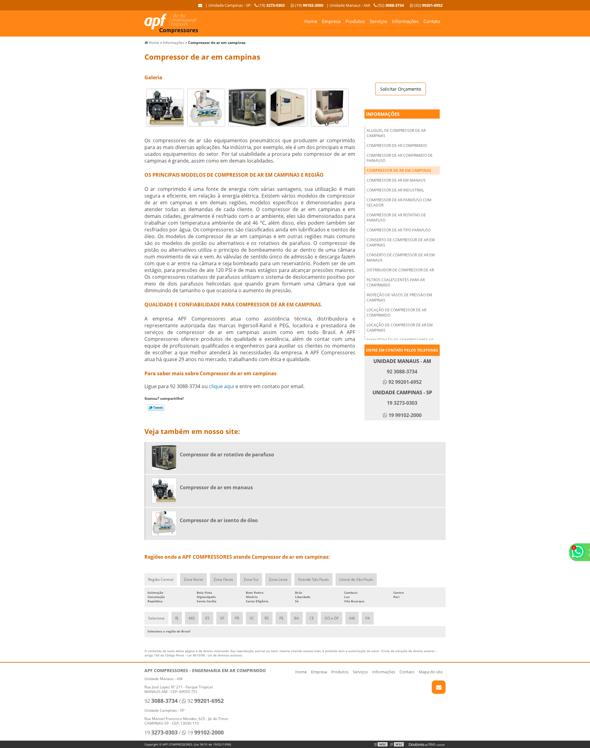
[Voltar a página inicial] (171, 23)
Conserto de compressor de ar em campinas (401, 242)
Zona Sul (251, 579)
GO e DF (331, 618)
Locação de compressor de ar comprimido (396, 312)
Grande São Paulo (313, 579)
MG (192, 618)
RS (267, 618)
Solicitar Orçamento (400, 89)
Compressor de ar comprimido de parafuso (400, 158)
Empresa (331, 21)
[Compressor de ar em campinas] (165, 107)
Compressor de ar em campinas (399, 170)
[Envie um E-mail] (200, 5)
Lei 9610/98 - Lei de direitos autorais (214, 655)
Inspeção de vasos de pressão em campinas (399, 297)
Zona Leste (278, 579)
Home (310, 21)
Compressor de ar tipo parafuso (399, 230)
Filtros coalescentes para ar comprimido (396, 282)
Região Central (160, 579)
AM (352, 618)
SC (252, 618)
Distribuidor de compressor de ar (400, 270)
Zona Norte (193, 579)
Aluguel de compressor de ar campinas (396, 133)
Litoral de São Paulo (356, 579)
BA (296, 618)
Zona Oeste (223, 579)
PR (237, 618)
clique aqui (221, 386)
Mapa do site (430, 672)
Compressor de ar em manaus (396, 180)
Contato (431, 21)
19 (161, 732)
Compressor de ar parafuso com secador (399, 202)
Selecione (156, 618)
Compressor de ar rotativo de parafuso (396, 217)
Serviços (378, 21)
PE (281, 618)
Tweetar (156, 407)
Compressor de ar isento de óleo (219, 520)
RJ (176, 618)
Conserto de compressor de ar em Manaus (401, 257)
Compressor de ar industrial (395, 190)
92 (161, 701)
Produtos (355, 21)
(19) (308, 5)
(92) (427, 5)
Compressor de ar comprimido (397, 145)
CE (311, 618)
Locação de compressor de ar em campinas (400, 327)
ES (207, 618)
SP (222, 618)
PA (367, 618)
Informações (405, 21)
